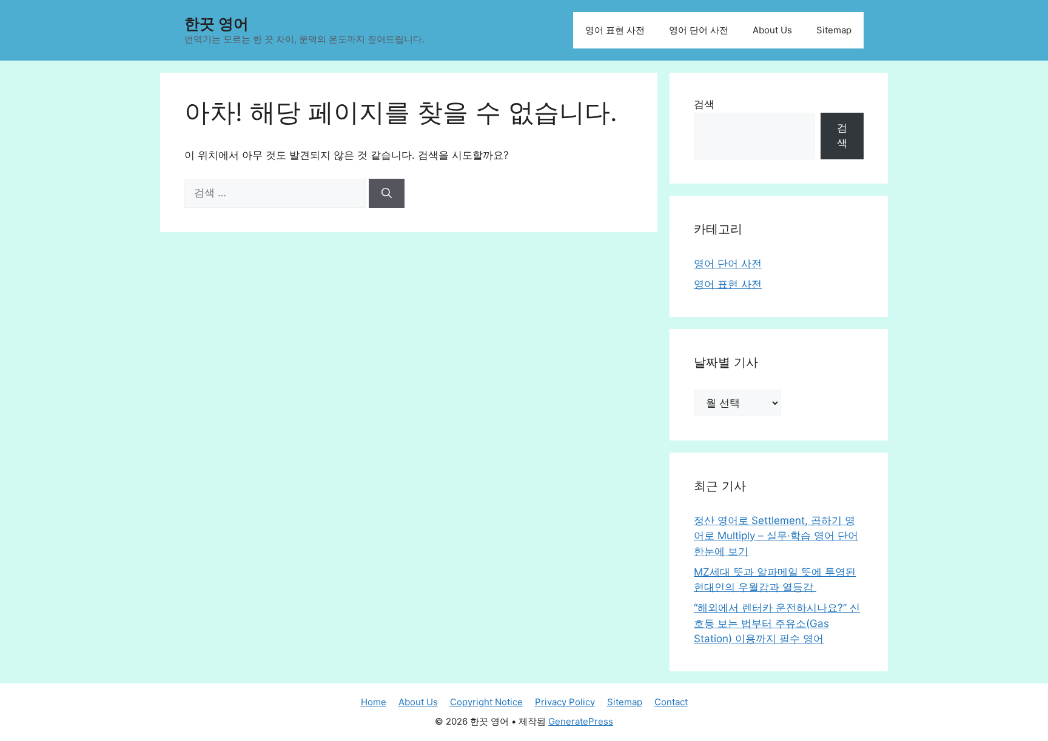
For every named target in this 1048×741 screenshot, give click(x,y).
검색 (704, 104)
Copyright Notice (486, 702)
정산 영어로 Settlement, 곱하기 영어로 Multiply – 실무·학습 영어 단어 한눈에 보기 (776, 535)
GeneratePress (580, 721)
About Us (772, 30)
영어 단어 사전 (698, 30)
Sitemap (834, 30)
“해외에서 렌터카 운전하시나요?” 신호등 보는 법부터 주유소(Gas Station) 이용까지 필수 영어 (777, 623)
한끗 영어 (216, 24)
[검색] (387, 193)
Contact (671, 702)
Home (373, 702)
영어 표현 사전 (615, 30)
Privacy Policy (565, 702)
